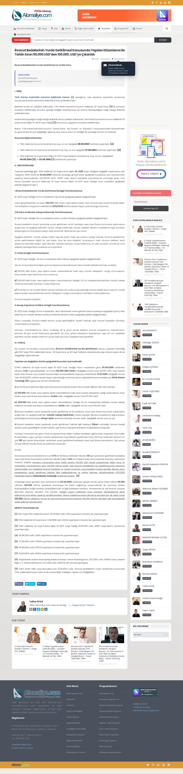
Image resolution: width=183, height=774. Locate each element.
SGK (56, 28)
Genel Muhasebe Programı (111, 705)
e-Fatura (70, 705)
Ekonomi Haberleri (25, 28)
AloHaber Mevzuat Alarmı (110, 752)
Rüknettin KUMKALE (152, 561)
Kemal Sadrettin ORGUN (155, 464)
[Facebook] (157, 3)
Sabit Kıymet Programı (109, 717)
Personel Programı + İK (109, 699)
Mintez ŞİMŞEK (149, 500)
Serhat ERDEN (149, 573)
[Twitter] (153, 3)
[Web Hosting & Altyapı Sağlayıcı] (21, 764)
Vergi (44, 28)
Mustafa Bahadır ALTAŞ (154, 537)
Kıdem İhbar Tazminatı (109, 734)
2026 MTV (70, 699)
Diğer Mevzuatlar (86, 28)
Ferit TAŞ (147, 427)
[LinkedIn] (161, 3)
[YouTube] (165, 3)
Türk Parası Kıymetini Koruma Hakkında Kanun (42, 97)
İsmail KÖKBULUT (151, 452)
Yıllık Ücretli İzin (72, 717)
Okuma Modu (119, 59)
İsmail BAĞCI (149, 440)
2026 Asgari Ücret (74, 693)
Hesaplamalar (24, 34)
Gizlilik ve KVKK (141, 703)
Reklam (24, 2)
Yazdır (96, 59)
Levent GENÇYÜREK (152, 476)
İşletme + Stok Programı (109, 723)
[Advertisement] (151, 85)
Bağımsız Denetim (74, 740)
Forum (15, 2)
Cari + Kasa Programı (108, 729)
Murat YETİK (148, 525)
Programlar (123, 28)
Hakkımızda (34, 2)
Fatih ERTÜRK (149, 403)
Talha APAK (36, 601)
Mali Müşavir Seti (106, 693)
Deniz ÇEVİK (148, 354)
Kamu (68, 28)
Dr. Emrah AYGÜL (151, 379)
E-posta (106, 59)
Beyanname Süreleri (75, 734)
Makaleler (105, 28)
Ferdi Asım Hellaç (151, 415)
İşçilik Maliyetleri (73, 723)
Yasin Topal (148, 610)
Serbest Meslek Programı (110, 711)
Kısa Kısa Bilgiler (73, 746)
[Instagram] (169, 3)
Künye (30, 747)
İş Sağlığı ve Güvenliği (76, 729)
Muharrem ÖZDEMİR (153, 513)
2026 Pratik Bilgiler (74, 711)
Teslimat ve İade (142, 707)
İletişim (44, 2)
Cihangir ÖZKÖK (150, 342)
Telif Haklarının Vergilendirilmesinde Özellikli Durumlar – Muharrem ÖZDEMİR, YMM (156, 308)
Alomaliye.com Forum (75, 752)
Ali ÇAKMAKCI (149, 330)
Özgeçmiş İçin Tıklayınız (83, 605)
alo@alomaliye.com (21, 744)
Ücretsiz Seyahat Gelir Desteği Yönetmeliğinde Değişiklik (61, 40)
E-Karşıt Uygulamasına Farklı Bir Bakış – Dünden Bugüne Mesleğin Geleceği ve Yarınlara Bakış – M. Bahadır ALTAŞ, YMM (55, 651)
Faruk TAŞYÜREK (150, 391)
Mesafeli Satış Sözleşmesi (146, 710)
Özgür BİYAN (148, 549)
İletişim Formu (19, 747)
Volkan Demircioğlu (152, 598)
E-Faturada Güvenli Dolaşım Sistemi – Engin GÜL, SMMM (26, 649)
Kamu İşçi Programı (107, 740)
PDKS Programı (105, 746)
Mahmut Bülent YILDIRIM (155, 488)
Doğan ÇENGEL (150, 366)
